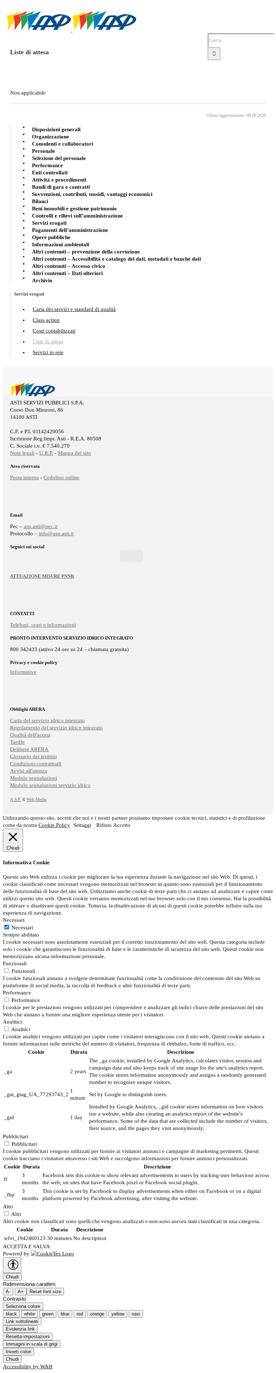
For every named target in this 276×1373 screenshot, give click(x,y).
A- (8, 1291)
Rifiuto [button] (104, 825)
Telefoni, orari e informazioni (43, 625)
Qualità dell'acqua (30, 735)
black (11, 1314)
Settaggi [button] (82, 825)
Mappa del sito (74, 453)
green (48, 1314)
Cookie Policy (54, 825)
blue (65, 1314)
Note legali (22, 453)
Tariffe (17, 742)
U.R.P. (46, 453)
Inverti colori (18, 1351)
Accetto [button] (121, 825)
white (29, 1314)
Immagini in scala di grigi (32, 1344)
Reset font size (45, 1291)
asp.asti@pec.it (41, 526)
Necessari (22, 927)
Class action (46, 320)
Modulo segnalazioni (33, 778)
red (80, 1314)
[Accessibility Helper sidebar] (12, 1265)
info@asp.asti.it (56, 533)
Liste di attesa (48, 341)
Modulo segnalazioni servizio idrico (50, 785)
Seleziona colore (23, 1306)
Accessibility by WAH (27, 1366)
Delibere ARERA (29, 749)
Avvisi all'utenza (28, 771)
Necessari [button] (13, 920)
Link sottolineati (22, 1321)
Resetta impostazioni (28, 1336)
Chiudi (12, 1277)
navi (136, 1314)
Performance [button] (17, 993)
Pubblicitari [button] (15, 1136)
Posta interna (24, 477)
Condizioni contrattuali (35, 763)
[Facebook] (123, 556)
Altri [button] (8, 1206)
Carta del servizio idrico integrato (47, 720)
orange (97, 1314)
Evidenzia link (20, 1329)
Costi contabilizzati (54, 331)
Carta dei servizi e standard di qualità (74, 309)
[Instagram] (134, 556)
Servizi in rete (48, 352)
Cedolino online (61, 477)
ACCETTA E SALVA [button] (26, 1246)
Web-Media (36, 799)
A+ (21, 1291)
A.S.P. (15, 799)
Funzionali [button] (15, 963)
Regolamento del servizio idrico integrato (56, 728)
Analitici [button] (12, 1022)
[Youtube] (129, 556)
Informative (23, 672)
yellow (117, 1314)
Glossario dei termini (33, 756)
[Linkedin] (140, 556)
